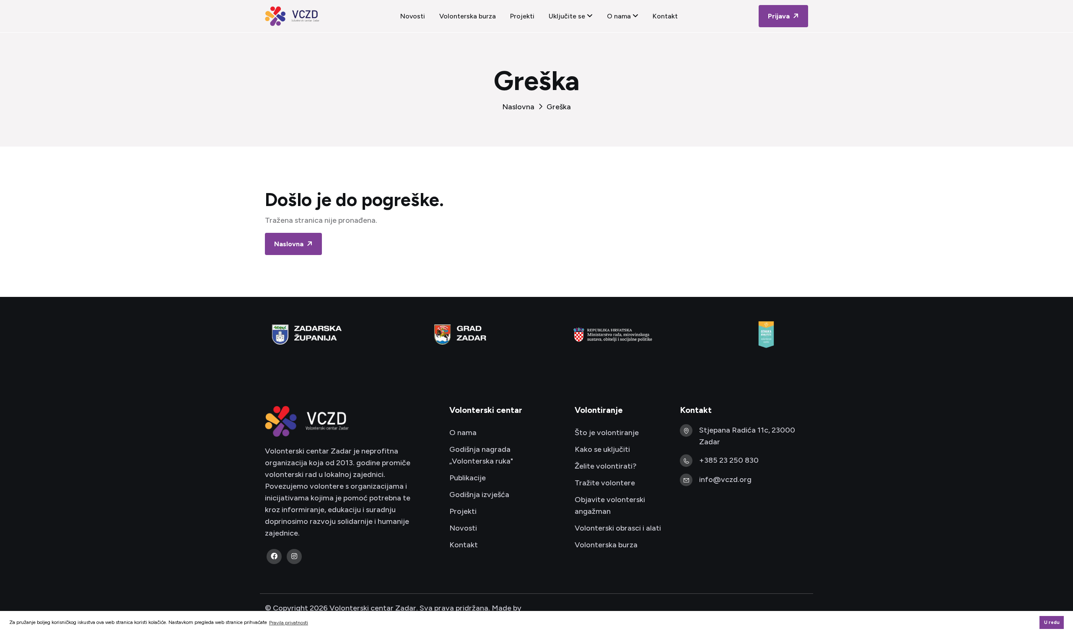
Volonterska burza (467, 16)
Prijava (779, 16)
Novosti (412, 16)
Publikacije (467, 477)
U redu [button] (1052, 622)
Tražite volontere (605, 482)
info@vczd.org (725, 479)
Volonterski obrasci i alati (618, 528)
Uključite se (568, 16)
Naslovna (518, 106)
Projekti (522, 16)
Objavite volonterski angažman (610, 505)
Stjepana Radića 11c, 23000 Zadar (747, 435)
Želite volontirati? (606, 466)
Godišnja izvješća (479, 494)
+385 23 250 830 (729, 460)
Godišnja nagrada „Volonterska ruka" (481, 455)
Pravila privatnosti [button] (288, 623)
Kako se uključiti (602, 449)
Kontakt (665, 16)
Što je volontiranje (607, 432)
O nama (619, 16)
